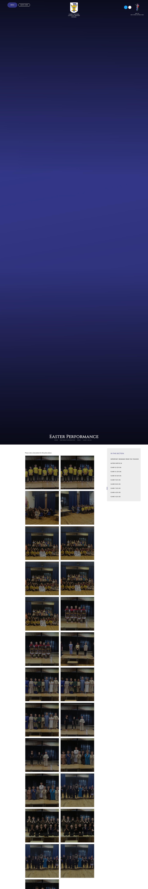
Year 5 (79, 440)
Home (56, 440)
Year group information (67, 440)
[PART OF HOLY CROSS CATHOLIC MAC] (137, 7)
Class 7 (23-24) (87, 440)
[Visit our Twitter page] (125, 7)
